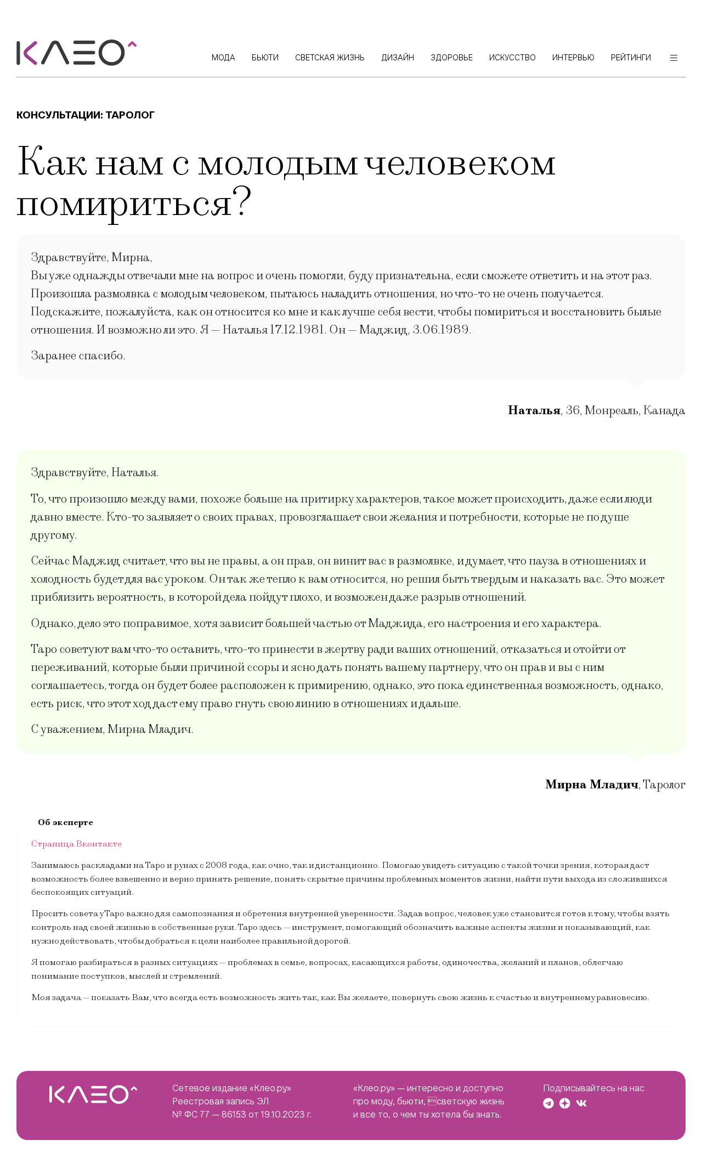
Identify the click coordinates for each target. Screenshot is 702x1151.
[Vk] (581, 1103)
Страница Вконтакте (76, 843)
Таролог (130, 115)
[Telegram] (548, 1103)
